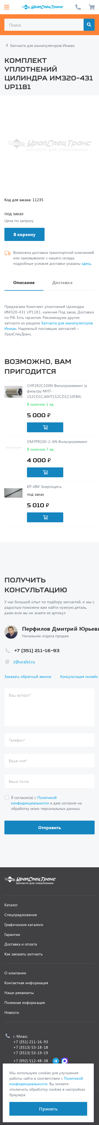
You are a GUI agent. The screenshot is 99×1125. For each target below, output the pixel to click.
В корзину (24, 234)
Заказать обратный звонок (27, 676)
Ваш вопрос (20, 695)
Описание (24, 282)
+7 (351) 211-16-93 (78, 7)
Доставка (62, 282)
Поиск (89, 25)
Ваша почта (19, 781)
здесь (86, 263)
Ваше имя (18, 760)
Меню (6, 7)
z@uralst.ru (24, 661)
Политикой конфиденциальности (34, 800)
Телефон (17, 740)
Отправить (49, 827)
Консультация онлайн (79, 676)
